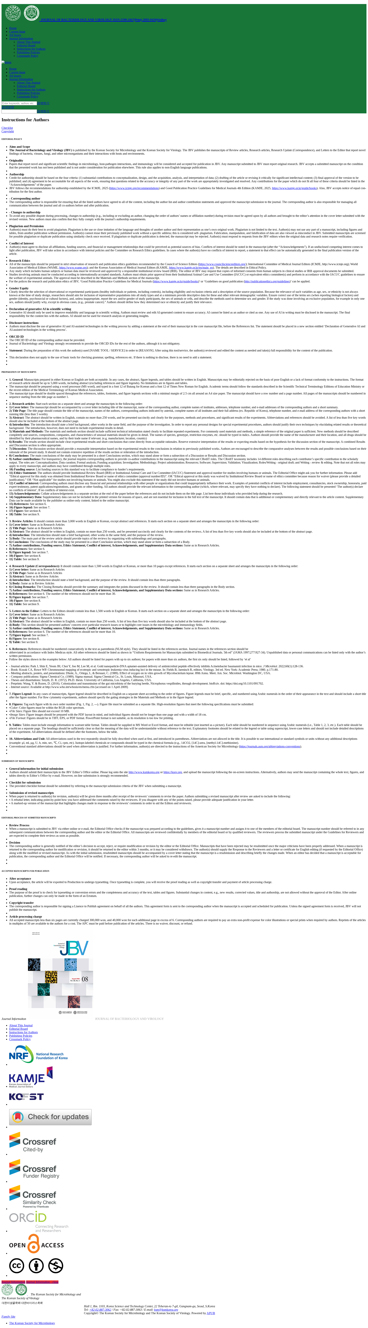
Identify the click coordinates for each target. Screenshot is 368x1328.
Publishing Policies (28, 52)
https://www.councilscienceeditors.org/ (222, 264)
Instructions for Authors (31, 48)
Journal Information (21, 38)
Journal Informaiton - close (42, 1282)
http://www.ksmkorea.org (144, 772)
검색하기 (43, 103)
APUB (211, 1313)
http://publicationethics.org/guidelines (267, 281)
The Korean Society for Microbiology (32, 1323)
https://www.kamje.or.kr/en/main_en (191, 267)
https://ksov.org (172, 772)
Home (13, 28)
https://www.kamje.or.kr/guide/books (294, 188)
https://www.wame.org (73, 267)
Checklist (7, 128)
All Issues (15, 35)
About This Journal (28, 42)
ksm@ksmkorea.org (166, 1309)
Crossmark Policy (27, 55)
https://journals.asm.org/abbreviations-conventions (270, 746)
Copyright (8, 131)
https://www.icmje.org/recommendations (134, 188)
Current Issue (17, 31)
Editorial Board (26, 45)
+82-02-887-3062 (100, 1309)
